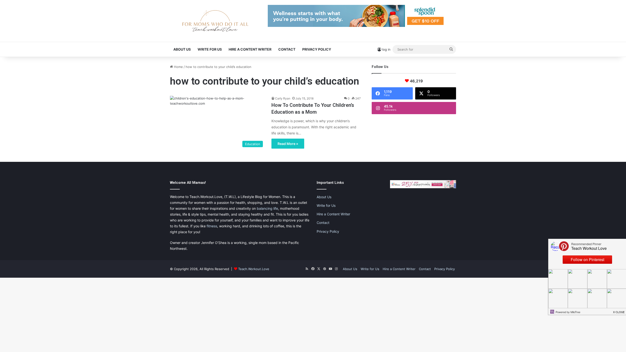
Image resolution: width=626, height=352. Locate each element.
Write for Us (210, 49)
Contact (286, 49)
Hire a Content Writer (250, 49)
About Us (182, 49)
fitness (212, 226)
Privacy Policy (316, 49)
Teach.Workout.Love (253, 269)
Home (178, 67)
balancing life (267, 208)
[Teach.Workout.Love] (215, 21)
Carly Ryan (282, 98)
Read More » (288, 144)
